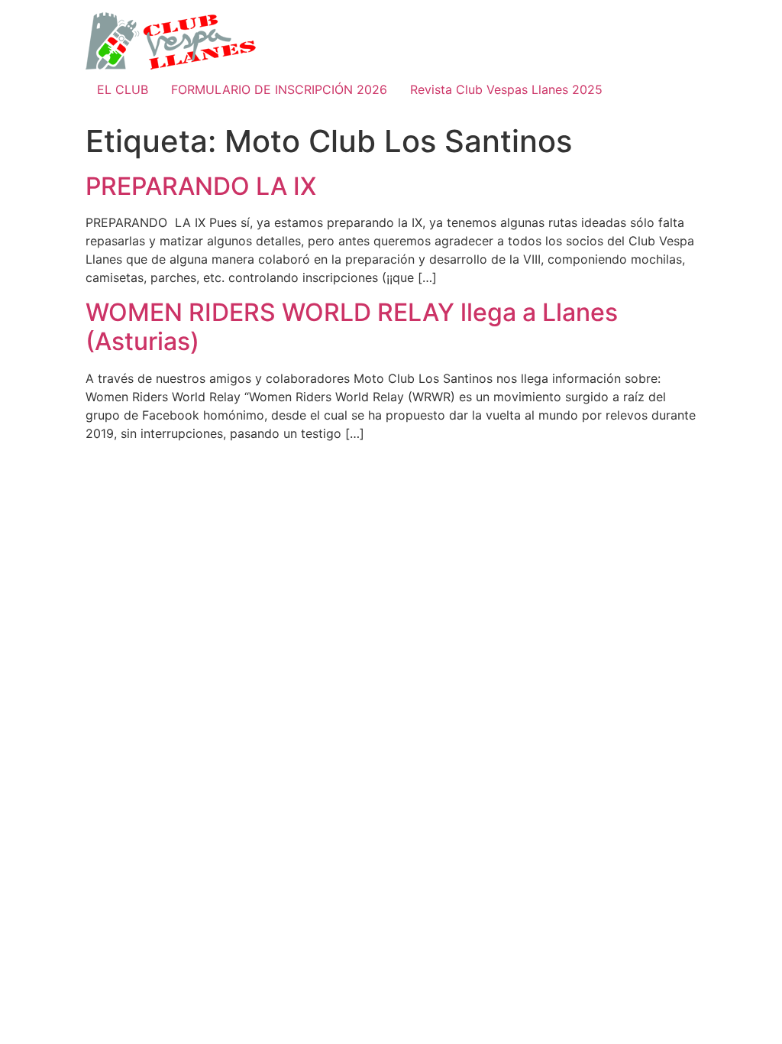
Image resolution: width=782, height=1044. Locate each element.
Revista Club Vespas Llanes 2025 (506, 89)
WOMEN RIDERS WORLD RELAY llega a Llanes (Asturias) (352, 326)
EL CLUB (122, 89)
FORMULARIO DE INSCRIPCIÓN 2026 (279, 89)
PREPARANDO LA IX (201, 186)
